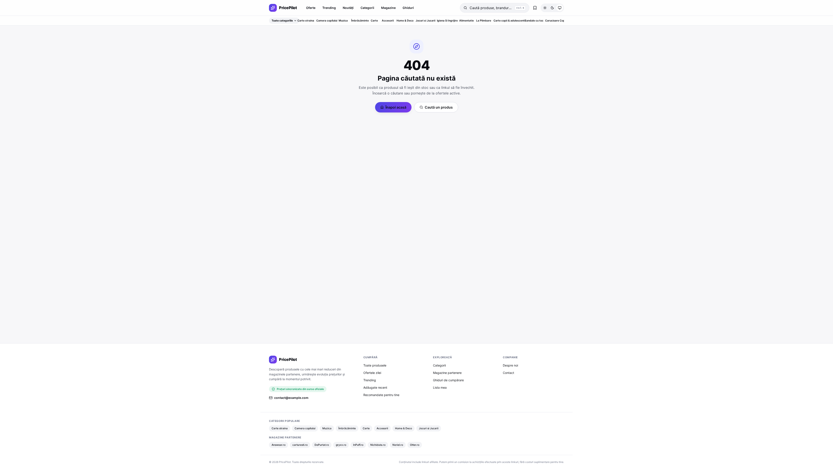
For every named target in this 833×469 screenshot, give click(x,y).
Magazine (388, 8)
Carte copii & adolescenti (509, 20)
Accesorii (388, 20)
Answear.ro (278, 444)
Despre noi (510, 365)
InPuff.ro (358, 444)
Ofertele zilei (372, 373)
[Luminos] (544, 7)
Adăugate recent (375, 387)
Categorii (367, 8)
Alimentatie (466, 20)
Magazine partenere (447, 373)
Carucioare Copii (555, 20)
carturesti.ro (300, 444)
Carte (374, 20)
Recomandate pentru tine (381, 395)
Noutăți (348, 8)
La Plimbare (483, 20)
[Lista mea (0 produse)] (535, 7)
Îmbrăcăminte (360, 20)
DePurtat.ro (322, 444)
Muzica (343, 20)
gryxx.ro (341, 444)
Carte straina (305, 20)
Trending (329, 8)
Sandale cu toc (534, 20)
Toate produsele (374, 365)
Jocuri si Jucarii (425, 20)
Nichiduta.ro (377, 444)
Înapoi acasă (395, 107)
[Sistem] (559, 7)
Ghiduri (408, 8)
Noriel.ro (397, 444)
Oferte (310, 8)
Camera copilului (326, 20)
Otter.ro (414, 444)
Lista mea (440, 387)
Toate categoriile (282, 20)
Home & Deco (405, 20)
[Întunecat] (552, 7)
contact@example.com (291, 398)
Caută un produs (439, 107)
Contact (508, 373)
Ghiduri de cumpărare (448, 380)
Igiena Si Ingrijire (447, 20)
